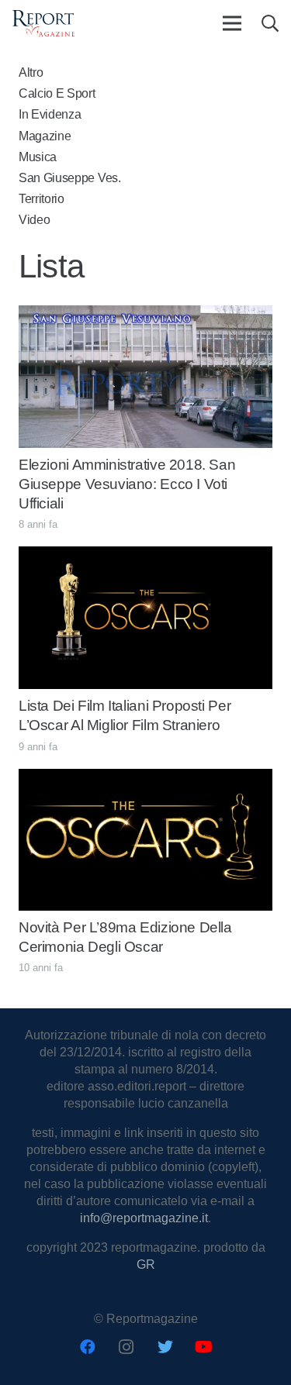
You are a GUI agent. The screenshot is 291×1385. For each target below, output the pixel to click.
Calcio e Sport (57, 93)
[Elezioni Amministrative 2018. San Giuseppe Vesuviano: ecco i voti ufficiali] (145, 313)
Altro (31, 72)
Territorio (41, 198)
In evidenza (50, 114)
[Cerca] (269, 23)
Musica (38, 157)
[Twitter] (165, 1347)
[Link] (43, 23)
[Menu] (232, 23)
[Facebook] (87, 1347)
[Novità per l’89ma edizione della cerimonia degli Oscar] (145, 777)
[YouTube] (204, 1347)
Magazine (45, 136)
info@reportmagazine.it (144, 1218)
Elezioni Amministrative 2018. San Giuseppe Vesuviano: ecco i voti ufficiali (127, 484)
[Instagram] (126, 1347)
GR (146, 1264)
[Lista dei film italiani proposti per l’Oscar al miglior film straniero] (145, 554)
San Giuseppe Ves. (70, 177)
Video (34, 219)
